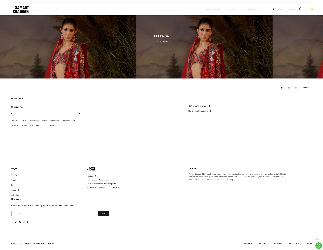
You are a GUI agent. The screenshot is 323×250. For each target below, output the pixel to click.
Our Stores (15, 175)
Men (31, 125)
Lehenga (15, 125)
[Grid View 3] (283, 87)
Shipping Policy (248, 243)
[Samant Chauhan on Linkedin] (28, 222)
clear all (207, 111)
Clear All (18, 107)
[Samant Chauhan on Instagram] (24, 222)
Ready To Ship (238, 9)
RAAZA (38, 125)
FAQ (13, 185)
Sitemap (309, 243)
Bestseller (15, 120)
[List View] (296, 87)
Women (51, 125)
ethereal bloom (54, 120)
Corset (24, 120)
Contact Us (15, 190)
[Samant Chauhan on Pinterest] (20, 222)
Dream (44, 120)
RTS (45, 125)
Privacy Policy (279, 243)
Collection (251, 9)
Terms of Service (294, 243)
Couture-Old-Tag (34, 120)
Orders (13, 180)
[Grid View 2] (290, 87)
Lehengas (24, 125)
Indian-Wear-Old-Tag (68, 120)
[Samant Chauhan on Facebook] (11, 222)
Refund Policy (263, 243)
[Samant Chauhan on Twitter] (16, 222)
